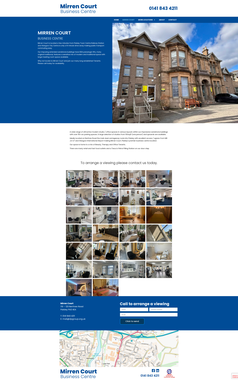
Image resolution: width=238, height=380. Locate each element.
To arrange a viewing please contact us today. (119, 162)
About (162, 20)
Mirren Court (128, 20)
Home (116, 20)
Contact (172, 20)
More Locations (145, 20)
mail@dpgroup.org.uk (74, 319)
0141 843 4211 (69, 315)
